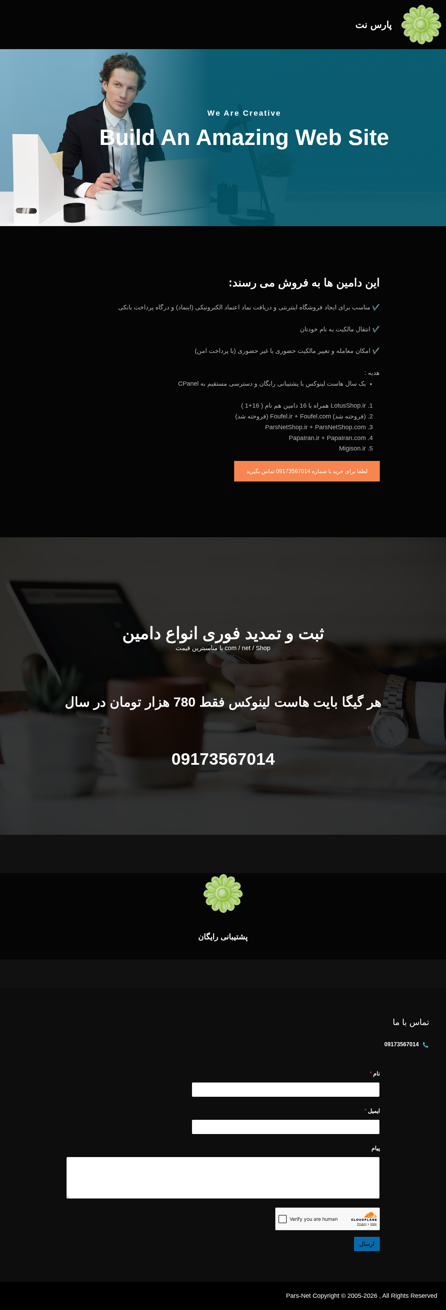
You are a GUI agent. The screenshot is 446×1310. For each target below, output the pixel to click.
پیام (375, 1148)
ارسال (367, 1244)
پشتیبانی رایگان (223, 936)
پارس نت (373, 24)
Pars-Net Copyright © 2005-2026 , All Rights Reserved (361, 1295)
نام (375, 1074)
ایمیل (372, 1111)
